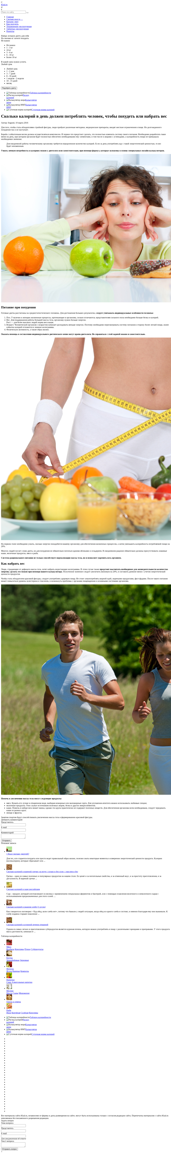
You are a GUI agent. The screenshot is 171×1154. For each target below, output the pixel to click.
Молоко (9, 991)
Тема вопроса (7, 1123)
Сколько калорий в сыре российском (23, 889)
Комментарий (7, 832)
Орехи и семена (13, 1002)
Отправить (6, 841)
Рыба (8, 1010)
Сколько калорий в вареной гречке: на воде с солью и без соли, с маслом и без (42, 871)
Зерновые (24, 960)
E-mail (4, 827)
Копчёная (16, 1013)
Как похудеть (12, 24)
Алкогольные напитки (22, 982)
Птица (27, 949)
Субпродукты (37, 949)
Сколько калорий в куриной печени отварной (27, 924)
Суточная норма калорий (43, 110)
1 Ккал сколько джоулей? (17, 854)
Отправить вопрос (9, 1149)
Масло (9, 993)
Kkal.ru (4, 4)
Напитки (10, 980)
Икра (8, 1013)
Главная (10, 17)
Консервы (19, 949)
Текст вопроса (7, 1141)
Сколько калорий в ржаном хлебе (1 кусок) (26, 907)
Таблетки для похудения (17, 29)
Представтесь (7, 822)
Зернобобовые (13, 960)
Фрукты (10, 969)
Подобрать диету (9, 88)
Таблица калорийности (40, 93)
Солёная (24, 1013)
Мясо (8, 947)
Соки (8, 982)
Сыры (15, 993)
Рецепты (10, 31)
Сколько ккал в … (14, 19)
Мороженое (24, 993)
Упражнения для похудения (19, 26)
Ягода (9, 971)
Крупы (9, 958)
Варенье (16, 971)
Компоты (24, 971)
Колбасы (10, 949)
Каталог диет (12, 21)
